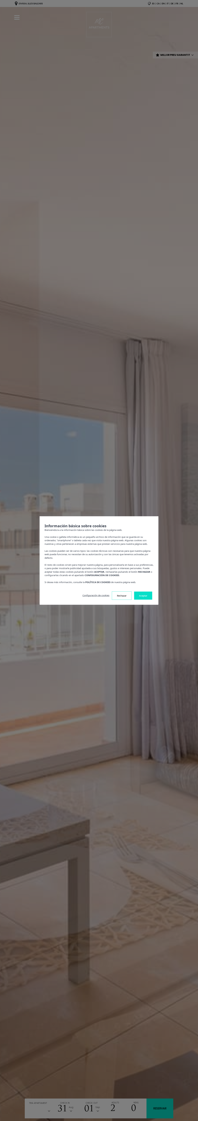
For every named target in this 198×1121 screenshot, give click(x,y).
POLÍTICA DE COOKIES (97, 582)
